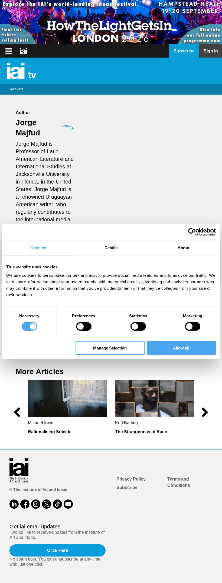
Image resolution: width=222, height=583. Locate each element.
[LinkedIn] (14, 504)
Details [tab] (111, 247)
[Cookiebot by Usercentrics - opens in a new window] (192, 232)
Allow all (181, 348)
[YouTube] (68, 504)
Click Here (57, 550)
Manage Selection (110, 348)
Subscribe (127, 487)
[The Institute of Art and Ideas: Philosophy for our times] (8, 51)
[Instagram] (35, 504)
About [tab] (184, 247)
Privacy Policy (131, 479)
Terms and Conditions (178, 482)
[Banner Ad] (111, 22)
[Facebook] (25, 504)
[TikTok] (57, 504)
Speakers (16, 89)
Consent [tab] (38, 247)
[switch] (84, 326)
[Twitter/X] (46, 504)
